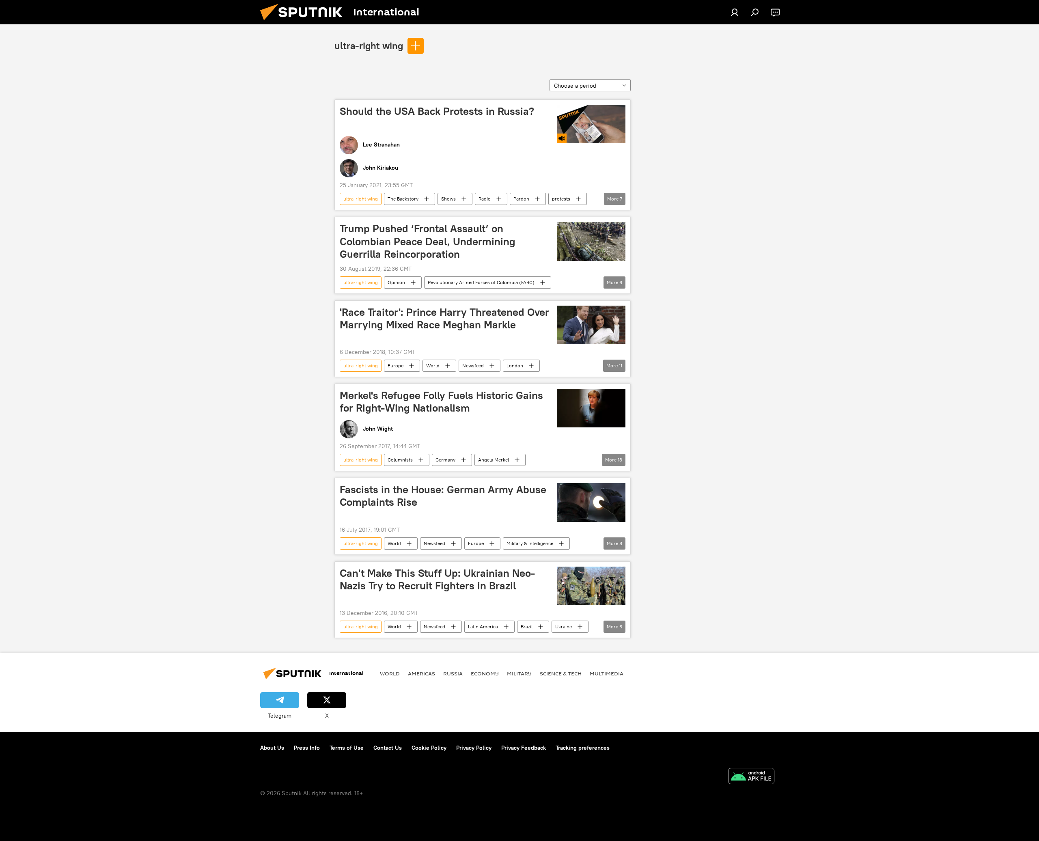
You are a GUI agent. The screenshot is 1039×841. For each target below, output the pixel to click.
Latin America (483, 626)
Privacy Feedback (523, 747)
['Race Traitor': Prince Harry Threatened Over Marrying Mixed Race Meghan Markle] (591, 325)
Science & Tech (561, 673)
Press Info (307, 747)
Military (519, 673)
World (433, 365)
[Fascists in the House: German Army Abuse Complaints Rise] (591, 502)
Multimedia (606, 673)
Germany (445, 460)
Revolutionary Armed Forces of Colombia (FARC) (481, 282)
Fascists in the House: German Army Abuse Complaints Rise (443, 496)
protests (561, 199)
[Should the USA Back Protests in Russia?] (591, 124)
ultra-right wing (368, 45)
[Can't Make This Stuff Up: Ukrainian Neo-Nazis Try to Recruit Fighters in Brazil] (591, 586)
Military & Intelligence (530, 543)
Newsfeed (473, 365)
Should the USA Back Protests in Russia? (437, 111)
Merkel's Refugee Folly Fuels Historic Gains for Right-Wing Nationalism (441, 401)
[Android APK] (751, 777)
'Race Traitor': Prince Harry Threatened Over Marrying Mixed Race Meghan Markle (444, 318)
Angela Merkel (493, 460)
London (515, 365)
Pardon (521, 199)
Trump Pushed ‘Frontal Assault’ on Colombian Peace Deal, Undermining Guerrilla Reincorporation (427, 241)
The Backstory (403, 199)
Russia (453, 673)
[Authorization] (734, 12)
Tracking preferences (583, 747)
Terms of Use (347, 747)
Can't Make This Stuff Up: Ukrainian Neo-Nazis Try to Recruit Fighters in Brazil (437, 579)
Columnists (400, 460)
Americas (421, 673)
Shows (448, 199)
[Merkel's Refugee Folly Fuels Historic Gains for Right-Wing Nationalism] (591, 408)
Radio (485, 199)
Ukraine (563, 626)
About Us (272, 747)
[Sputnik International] (304, 22)
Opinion (396, 282)
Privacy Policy (473, 747)
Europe (395, 365)
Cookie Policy (429, 747)
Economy (485, 673)
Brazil (526, 626)
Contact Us (387, 747)
